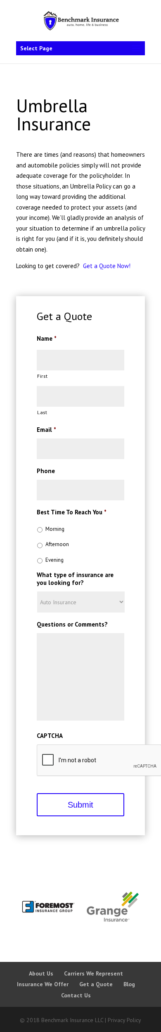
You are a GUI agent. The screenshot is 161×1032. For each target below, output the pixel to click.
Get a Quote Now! (106, 266)
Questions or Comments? (72, 624)
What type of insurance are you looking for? (75, 579)
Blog (129, 984)
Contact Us (76, 995)
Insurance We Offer (43, 984)
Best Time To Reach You (72, 512)
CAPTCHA (50, 736)
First (42, 376)
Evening (54, 559)
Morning (54, 528)
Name (47, 338)
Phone (46, 471)
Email (46, 430)
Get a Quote (96, 984)
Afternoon (57, 544)
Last (42, 412)
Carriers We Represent (93, 973)
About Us (41, 973)
